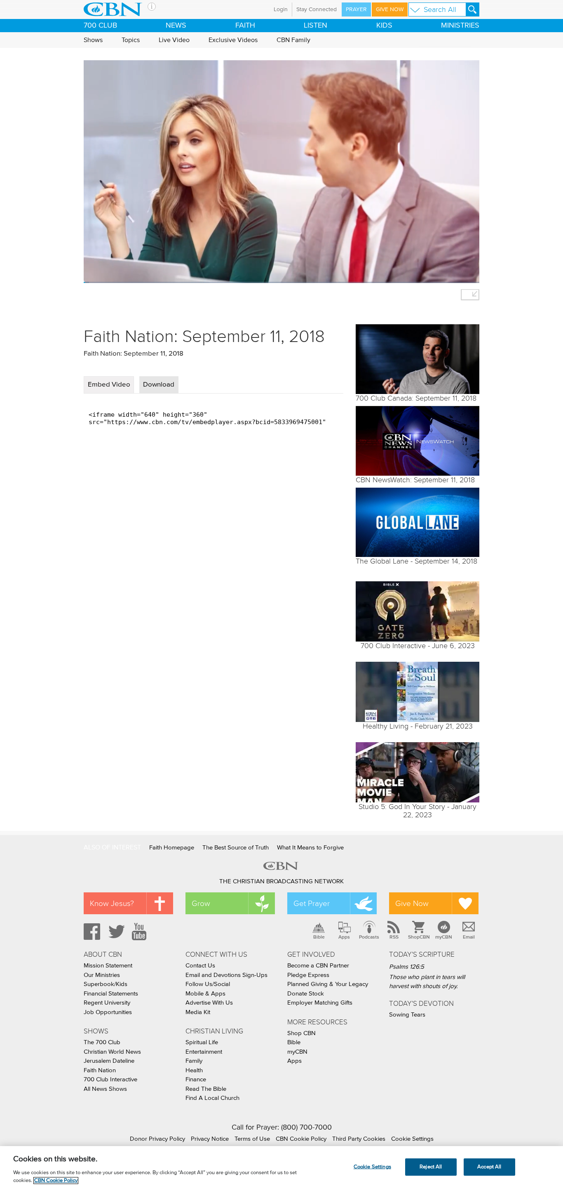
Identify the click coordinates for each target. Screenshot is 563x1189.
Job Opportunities (108, 1012)
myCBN (443, 937)
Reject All (431, 1167)
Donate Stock (305, 994)
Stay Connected (316, 9)
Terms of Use (252, 1139)
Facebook (90, 931)
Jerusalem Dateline (109, 1061)
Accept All (489, 1167)
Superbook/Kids (105, 984)
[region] (281, 1167)
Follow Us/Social (207, 984)
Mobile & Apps (205, 994)
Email (469, 937)
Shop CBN (301, 1033)
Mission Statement (108, 966)
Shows (93, 40)
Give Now (389, 9)
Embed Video (109, 384)
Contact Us (200, 966)
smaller (470, 294)
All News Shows (105, 1089)
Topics (131, 40)
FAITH (245, 25)
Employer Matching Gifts (319, 1003)
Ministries (460, 25)
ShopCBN (418, 937)
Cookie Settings (412, 1139)
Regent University (107, 1003)
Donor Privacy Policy (157, 1139)
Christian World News (112, 1052)
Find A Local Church (212, 1098)
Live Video (174, 40)
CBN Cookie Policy (301, 1139)
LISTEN (315, 25)
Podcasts (369, 937)
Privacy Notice (210, 1139)
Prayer (356, 9)
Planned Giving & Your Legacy (327, 984)
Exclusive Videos (233, 40)
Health (194, 1070)
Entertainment (203, 1052)
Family (193, 1061)
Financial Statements (111, 994)
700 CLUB (100, 25)
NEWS (176, 25)
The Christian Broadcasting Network (281, 881)
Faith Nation (100, 1070)
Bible (319, 937)
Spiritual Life (201, 1042)
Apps (344, 937)
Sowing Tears (407, 1015)
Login (281, 9)
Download (158, 384)
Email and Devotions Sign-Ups (226, 975)
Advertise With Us (209, 1003)
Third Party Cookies (358, 1139)
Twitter (115, 931)
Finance (195, 1079)
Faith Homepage (171, 848)
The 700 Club (102, 1042)
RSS (394, 937)
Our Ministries (102, 975)
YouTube (140, 931)
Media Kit (197, 1012)
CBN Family (293, 40)
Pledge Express (308, 975)
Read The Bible (205, 1089)
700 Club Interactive (110, 1079)
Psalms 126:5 (406, 967)
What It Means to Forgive (310, 848)
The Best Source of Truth (235, 848)
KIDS (384, 25)
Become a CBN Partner (318, 966)
